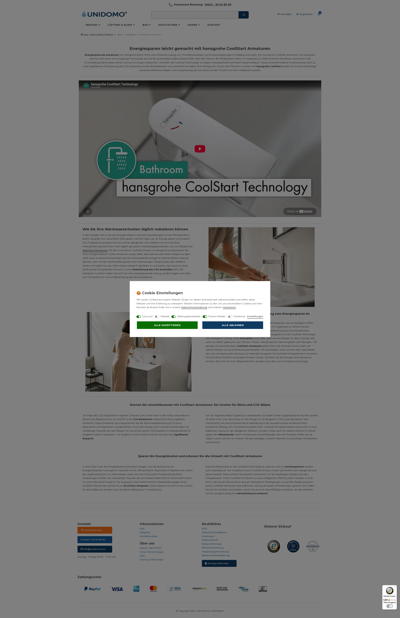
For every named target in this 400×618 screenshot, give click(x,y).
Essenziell (147, 316)
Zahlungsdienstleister (188, 316)
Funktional (239, 316)
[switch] (390, 606)
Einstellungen (255, 316)
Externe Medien (217, 316)
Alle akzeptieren (167, 325)
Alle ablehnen (233, 325)
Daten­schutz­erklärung (194, 307)
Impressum (229, 307)
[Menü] (395, 587)
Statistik (164, 316)
